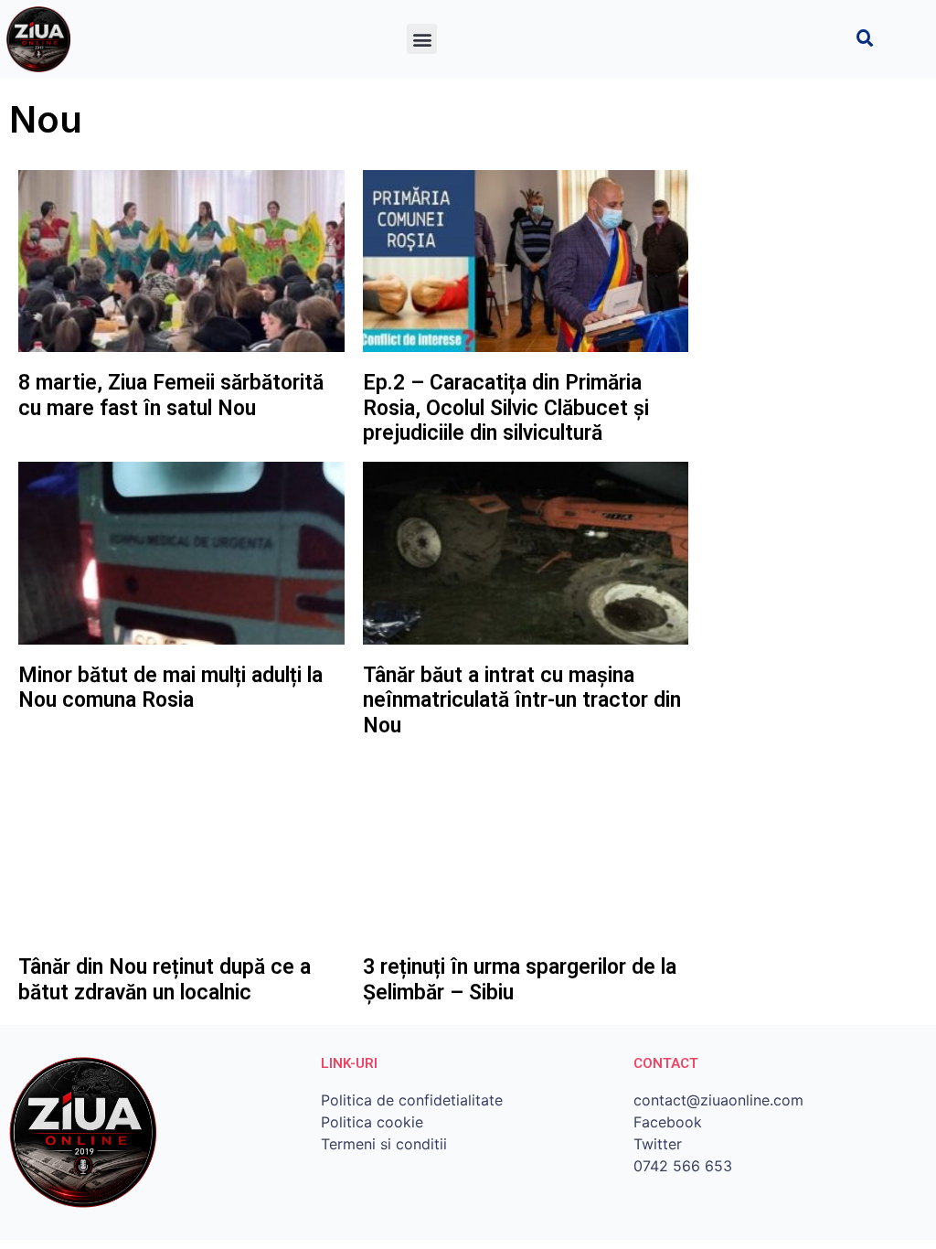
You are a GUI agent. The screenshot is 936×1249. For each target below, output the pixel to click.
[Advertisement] (812, 444)
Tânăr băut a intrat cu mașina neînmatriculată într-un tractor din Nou (522, 700)
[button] (422, 39)
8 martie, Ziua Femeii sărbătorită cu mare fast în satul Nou (171, 395)
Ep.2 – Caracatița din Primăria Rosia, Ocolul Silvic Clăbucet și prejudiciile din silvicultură (506, 407)
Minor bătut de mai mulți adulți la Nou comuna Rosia (170, 688)
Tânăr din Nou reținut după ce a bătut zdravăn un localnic (164, 980)
